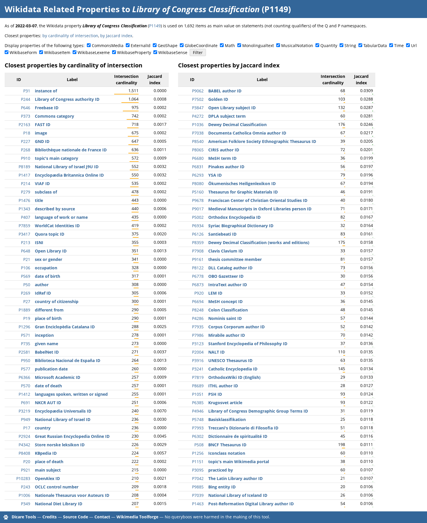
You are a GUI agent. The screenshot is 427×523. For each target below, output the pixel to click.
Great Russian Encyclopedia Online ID (72, 436)
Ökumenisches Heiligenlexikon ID (242, 183)
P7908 (198, 251)
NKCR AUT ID (48, 402)
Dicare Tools (24, 517)
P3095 (198, 470)
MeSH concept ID (225, 301)
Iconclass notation (226, 453)
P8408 (24, 453)
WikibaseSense (172, 52)
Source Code (75, 517)
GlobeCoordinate (201, 45)
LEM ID (215, 293)
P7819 (198, 377)
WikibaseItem (57, 52)
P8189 (24, 166)
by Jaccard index (116, 35)
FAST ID (42, 124)
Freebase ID (46, 107)
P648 (25, 251)
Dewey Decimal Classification (237, 124)
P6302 (198, 436)
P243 (25, 487)
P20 (26, 461)
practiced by (220, 470)
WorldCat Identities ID (57, 225)
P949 (25, 419)
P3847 (198, 107)
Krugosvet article (225, 402)
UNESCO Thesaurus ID (230, 360)
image (41, 133)
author (42, 284)
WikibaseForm (23, 52)
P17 (26, 428)
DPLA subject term (227, 116)
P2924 (24, 436)
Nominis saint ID (225, 318)
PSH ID (215, 394)
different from (49, 310)
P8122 (198, 268)
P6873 (198, 284)
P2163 (24, 124)
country (43, 428)
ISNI (39, 242)
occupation (46, 268)
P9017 (198, 209)
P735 (25, 343)
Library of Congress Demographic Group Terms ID (258, 411)
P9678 (198, 200)
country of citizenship (56, 301)
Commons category (54, 116)
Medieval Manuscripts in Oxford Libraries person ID (259, 209)
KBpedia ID (46, 453)
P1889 (24, 310)
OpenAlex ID (47, 478)
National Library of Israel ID (62, 419)
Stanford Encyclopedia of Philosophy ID (247, 343)
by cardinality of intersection (70, 35)
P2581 (24, 352)
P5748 (198, 419)
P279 (25, 192)
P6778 (198, 276)
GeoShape (167, 45)
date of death (48, 385)
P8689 (198, 385)
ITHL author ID (223, 385)
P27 (26, 301)
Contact (102, 517)
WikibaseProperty (134, 52)
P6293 (198, 175)
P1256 (198, 453)
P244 (25, 99)
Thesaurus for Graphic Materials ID (243, 192)
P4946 (198, 411)
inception (44, 335)
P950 (25, 360)
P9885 (198, 487)
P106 (25, 268)
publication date (51, 369)
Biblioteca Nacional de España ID (67, 360)
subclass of (46, 192)
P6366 (24, 377)
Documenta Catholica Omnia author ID (247, 133)
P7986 (198, 335)
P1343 (24, 209)
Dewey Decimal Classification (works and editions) (258, 242)
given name (46, 343)
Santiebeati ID (222, 234)
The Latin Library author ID (235, 478)
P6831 (198, 166)
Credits (49, 517)
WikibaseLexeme (94, 52)
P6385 (198, 402)
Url (414, 45)
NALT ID (216, 352)
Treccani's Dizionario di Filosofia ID (243, 428)
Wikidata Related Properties (62, 9)
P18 (26, 133)
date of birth (47, 276)
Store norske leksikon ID (60, 444)
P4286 (198, 318)
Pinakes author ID (226, 166)
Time (399, 45)
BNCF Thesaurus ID (227, 444)
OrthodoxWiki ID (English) (234, 377)
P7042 (198, 478)
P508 (199, 444)
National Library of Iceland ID (237, 495)
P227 (25, 141)
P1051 (198, 394)
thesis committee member (235, 259)
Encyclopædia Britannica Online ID (69, 175)
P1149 (155, 25)
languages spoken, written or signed (71, 394)
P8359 (198, 242)
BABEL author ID (224, 91)
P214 (25, 183)
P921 (25, 470)
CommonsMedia (107, 45)
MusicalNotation (297, 45)
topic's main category (56, 158)
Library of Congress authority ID (67, 99)
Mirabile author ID (226, 335)
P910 (25, 158)
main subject (48, 470)
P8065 (198, 150)
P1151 (198, 461)
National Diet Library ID (58, 503)
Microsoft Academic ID (57, 377)
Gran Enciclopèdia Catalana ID (65, 326)
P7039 (198, 495)
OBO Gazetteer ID (225, 276)
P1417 (24, 175)
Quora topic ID (49, 234)
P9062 (198, 91)
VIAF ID (42, 183)
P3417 (24, 234)
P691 (25, 402)
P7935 (198, 326)
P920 (199, 293)
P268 (25, 150)
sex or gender (48, 259)
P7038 (198, 133)
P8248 (198, 310)
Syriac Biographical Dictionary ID (240, 225)
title (39, 200)
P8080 (198, 183)
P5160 (198, 192)
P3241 (198, 369)
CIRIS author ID (223, 150)
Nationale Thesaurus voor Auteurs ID (72, 495)
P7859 (24, 225)
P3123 (198, 343)
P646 (25, 107)
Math (230, 45)
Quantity (328, 45)
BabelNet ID (47, 352)
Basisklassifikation (227, 419)
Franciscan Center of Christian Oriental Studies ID (257, 200)
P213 (25, 242)
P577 (25, 369)
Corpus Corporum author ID (236, 326)
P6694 (198, 301)
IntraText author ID (227, 284)
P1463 (198, 503)
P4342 (24, 444)
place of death (49, 461)
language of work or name (61, 217)
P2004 (198, 352)
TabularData (375, 45)
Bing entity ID (222, 487)
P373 (25, 116)
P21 (26, 259)
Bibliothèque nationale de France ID (71, 150)
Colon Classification (228, 310)
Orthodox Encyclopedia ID (234, 217)
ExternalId (140, 45)
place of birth (48, 318)
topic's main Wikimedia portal (238, 461)
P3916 (198, 360)
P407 (25, 217)
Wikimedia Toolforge (137, 517)
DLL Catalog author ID (230, 268)
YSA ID (215, 175)
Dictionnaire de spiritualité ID (237, 436)
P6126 (198, 234)
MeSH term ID (222, 158)
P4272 (198, 116)
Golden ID (218, 99)
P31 (26, 91)
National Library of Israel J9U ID (66, 166)
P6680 (198, 158)
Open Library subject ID (232, 107)
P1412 (24, 394)
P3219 (24, 411)
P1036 (198, 124)
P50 (26, 284)
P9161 (198, 259)
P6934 (198, 225)
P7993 (198, 428)
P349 (25, 503)
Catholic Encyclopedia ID (232, 369)
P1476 (24, 200)
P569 (25, 276)
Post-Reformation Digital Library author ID (251, 503)
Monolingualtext (258, 45)
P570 (25, 385)
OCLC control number (56, 487)
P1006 (24, 495)
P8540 (198, 141)
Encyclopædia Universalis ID (63, 411)
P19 (26, 318)
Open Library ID (51, 251)
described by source (55, 209)
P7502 (198, 99)
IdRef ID (43, 293)
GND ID (42, 141)
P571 (25, 335)
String (350, 45)
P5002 (198, 217)
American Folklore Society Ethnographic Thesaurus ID (262, 141)
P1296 (24, 326)
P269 (25, 293)
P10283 (23, 478)
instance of (46, 91)
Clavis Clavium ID (225, 251)
